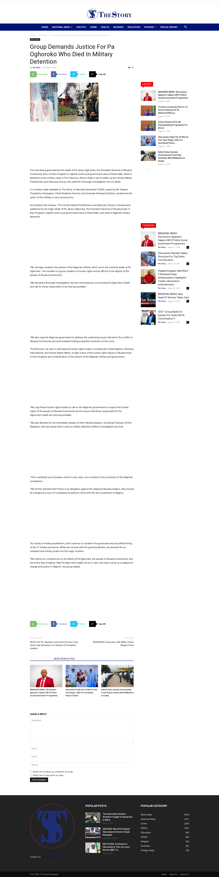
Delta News (42, 35)
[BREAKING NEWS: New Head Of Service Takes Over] (148, 299)
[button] (185, 27)
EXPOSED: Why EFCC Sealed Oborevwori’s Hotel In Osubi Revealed (116, 832)
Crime (93, 27)
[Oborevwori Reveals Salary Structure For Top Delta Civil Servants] (148, 258)
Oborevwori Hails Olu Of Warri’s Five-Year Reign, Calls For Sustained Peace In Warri (82, 693)
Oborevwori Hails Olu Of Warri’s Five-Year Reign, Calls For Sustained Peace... (173, 140)
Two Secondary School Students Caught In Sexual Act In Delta (117, 817)
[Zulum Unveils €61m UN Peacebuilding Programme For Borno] (148, 126)
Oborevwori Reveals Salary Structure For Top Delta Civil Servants (173, 256)
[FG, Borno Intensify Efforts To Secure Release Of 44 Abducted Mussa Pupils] (148, 110)
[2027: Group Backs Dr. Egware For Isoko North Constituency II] (148, 317)
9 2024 (100, 189)
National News (61, 27)
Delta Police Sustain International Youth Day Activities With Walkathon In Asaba (117, 693)
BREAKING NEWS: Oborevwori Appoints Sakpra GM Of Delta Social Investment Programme (43, 693)
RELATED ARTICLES (41, 659)
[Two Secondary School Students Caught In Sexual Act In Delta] (92, 817)
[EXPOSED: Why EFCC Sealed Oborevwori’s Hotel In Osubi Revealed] (92, 832)
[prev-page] (32, 701)
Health (105, 27)
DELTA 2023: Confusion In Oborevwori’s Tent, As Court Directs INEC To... (116, 847)
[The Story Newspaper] (109, 14)
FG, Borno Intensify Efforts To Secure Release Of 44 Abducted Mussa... (173, 110)
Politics (81, 27)
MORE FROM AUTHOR (64, 659)
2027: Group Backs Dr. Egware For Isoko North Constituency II (171, 315)
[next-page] (36, 701)
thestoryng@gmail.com (53, 856)
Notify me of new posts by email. (48, 775)
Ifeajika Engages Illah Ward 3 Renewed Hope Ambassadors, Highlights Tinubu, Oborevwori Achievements (173, 277)
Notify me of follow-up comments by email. (53, 771)
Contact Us (76, 2)
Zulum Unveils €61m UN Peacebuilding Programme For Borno (173, 125)
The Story (36, 67)
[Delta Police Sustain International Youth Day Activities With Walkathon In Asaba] (117, 676)
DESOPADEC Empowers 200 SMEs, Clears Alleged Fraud (113, 644)
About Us (66, 2)
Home (57, 2)
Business (118, 27)
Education (134, 27)
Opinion (149, 27)
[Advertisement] (82, 146)
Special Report (168, 27)
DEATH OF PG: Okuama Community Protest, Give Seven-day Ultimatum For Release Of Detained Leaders (54, 645)
